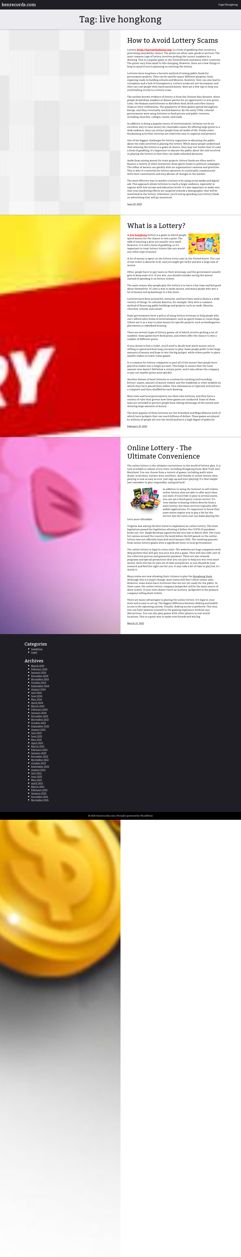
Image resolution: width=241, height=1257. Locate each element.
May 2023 (36, 740)
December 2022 (39, 756)
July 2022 (36, 773)
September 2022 (40, 766)
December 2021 (39, 797)
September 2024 (40, 686)
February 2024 (39, 709)
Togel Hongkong (228, 5)
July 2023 (36, 733)
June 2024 (36, 696)
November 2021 (40, 800)
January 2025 (38, 672)
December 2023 (39, 716)
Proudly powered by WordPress (135, 816)
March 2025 (37, 666)
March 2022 (37, 787)
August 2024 (38, 689)
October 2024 (38, 683)
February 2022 (39, 790)
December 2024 (39, 676)
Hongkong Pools (202, 576)
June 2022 (36, 776)
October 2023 (38, 723)
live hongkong (138, 235)
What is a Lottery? (156, 226)
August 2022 (38, 770)
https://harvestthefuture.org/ (154, 50)
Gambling (36, 649)
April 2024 (37, 703)
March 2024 (37, 706)
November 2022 (40, 760)
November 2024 (40, 679)
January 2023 (38, 753)
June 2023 (36, 736)
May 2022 (36, 780)
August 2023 (38, 729)
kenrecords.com (19, 4)
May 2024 (36, 699)
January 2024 (38, 713)
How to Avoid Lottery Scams (172, 40)
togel (34, 652)
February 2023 (39, 750)
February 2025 (39, 669)
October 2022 (38, 763)
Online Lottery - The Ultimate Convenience (163, 452)
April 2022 (37, 783)
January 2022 (38, 793)
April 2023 (37, 743)
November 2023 (40, 719)
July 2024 (36, 693)
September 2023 (40, 726)
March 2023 (37, 746)
